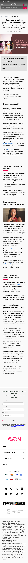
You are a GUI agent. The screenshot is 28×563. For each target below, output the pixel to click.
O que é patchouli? (7, 62)
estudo (18, 284)
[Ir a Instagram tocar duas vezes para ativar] (11, 488)
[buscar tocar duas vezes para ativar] (25, 8)
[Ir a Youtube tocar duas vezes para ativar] (6, 494)
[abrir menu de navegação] (1, 4)
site (8, 372)
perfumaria (7, 16)
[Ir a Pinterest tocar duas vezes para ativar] (11, 494)
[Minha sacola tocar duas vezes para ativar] (26, 4)
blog (2, 16)
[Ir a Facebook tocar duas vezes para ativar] (6, 488)
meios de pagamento (14, 471)
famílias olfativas (8, 264)
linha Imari (10, 149)
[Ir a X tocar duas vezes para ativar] (16, 488)
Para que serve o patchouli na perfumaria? (13, 64)
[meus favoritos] (5, 4)
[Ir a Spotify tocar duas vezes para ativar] (16, 494)
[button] (14, 44)
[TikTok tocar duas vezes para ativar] (22, 488)
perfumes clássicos (10, 249)
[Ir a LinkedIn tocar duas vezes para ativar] (22, 494)
